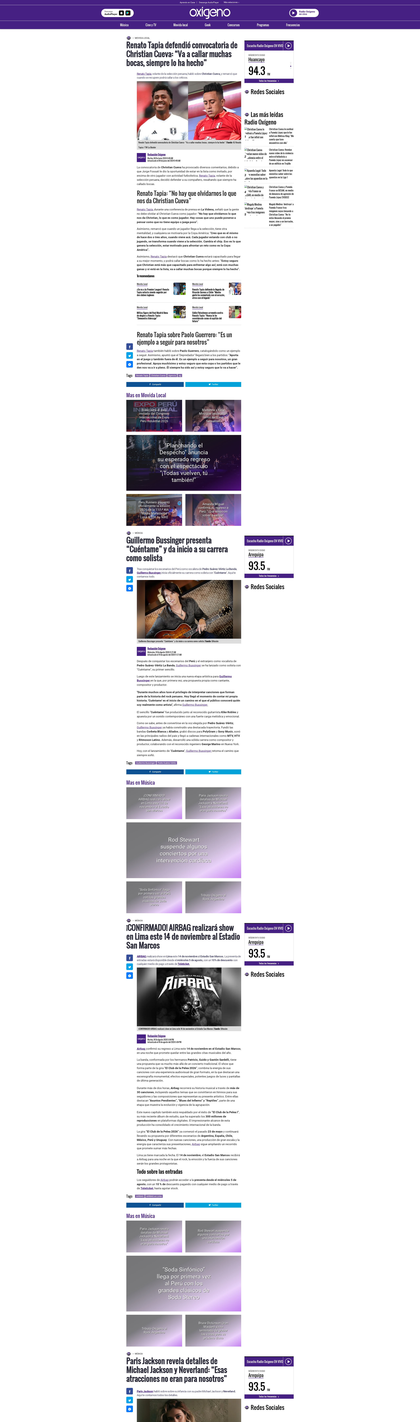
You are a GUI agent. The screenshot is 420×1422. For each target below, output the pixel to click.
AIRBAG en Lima (154, 1196)
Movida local (180, 25)
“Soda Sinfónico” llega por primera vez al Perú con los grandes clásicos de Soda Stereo (154, 897)
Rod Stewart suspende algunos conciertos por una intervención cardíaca (183, 850)
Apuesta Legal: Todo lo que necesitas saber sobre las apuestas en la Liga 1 (281, 174)
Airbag (196, 1144)
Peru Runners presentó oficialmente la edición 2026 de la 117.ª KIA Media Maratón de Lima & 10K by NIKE (154, 509)
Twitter (215, 384)
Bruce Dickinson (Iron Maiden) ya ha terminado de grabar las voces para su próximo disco (213, 1330)
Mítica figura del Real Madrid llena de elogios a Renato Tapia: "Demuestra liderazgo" (152, 315)
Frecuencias (293, 25)
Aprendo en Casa (187, 2)
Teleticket (147, 1188)
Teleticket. (184, 964)
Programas (263, 25)
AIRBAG (140, 1196)
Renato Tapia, (144, 73)
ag (180, 375)
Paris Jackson (145, 1391)
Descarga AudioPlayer (209, 2)
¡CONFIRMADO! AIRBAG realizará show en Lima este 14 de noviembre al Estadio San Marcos (154, 803)
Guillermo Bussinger (148, 572)
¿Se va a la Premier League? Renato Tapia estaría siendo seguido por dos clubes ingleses (153, 292)
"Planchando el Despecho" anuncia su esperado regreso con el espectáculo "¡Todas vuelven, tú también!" (184, 462)
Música (124, 25)
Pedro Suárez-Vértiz (167, 763)
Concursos (234, 25)
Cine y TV (151, 25)
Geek (207, 25)
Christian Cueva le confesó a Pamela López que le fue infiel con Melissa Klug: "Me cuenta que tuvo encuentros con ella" (281, 135)
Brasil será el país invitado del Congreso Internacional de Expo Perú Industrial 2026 (154, 415)
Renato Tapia (159, 256)
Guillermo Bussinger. (195, 704)
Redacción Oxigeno (156, 154)
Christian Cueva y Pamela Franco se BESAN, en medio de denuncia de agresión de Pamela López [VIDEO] (281, 192)
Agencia (172, 375)
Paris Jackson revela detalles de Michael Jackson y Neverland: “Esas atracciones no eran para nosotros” (213, 803)
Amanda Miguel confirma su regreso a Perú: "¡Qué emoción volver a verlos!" (213, 509)
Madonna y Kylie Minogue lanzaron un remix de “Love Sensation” (213, 415)
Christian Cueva (158, 375)
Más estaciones (231, 2)
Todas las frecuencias (268, 80)
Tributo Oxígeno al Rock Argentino (213, 897)
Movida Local (142, 38)
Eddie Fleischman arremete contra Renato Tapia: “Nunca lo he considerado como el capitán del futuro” (207, 317)
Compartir (156, 384)
